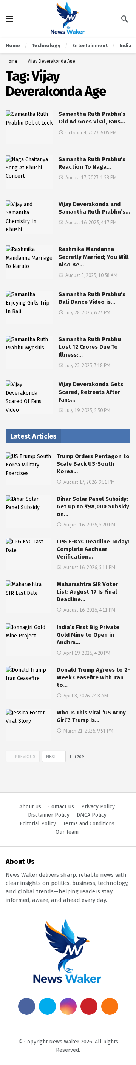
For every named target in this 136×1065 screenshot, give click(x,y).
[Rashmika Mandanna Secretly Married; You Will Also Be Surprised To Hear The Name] (29, 262)
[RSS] (109, 1006)
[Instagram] (68, 1006)
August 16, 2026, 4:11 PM (89, 610)
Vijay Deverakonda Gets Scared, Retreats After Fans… (91, 392)
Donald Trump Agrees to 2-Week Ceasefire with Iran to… (93, 677)
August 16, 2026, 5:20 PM (89, 525)
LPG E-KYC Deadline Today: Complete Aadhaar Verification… (93, 549)
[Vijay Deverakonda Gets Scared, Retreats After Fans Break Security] (29, 397)
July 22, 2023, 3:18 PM (87, 365)
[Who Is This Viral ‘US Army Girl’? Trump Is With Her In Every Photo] (28, 725)
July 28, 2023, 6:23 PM (87, 312)
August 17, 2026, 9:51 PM (89, 482)
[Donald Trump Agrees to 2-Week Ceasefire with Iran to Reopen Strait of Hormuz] (28, 682)
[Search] (124, 19)
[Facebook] (26, 1006)
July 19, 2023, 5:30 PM (87, 410)
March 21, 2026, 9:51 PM (88, 731)
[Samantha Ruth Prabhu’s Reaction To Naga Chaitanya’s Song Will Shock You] (29, 172)
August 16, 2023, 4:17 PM (91, 222)
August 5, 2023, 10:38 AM (91, 275)
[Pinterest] (88, 1006)
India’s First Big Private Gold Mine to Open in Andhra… (88, 635)
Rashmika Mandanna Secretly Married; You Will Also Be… (94, 257)
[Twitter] (47, 1006)
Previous (25, 756)
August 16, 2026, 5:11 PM (89, 567)
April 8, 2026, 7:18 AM (85, 696)
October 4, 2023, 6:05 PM (91, 132)
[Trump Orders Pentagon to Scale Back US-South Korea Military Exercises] (28, 468)
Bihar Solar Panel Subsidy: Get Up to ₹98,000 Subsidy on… (93, 506)
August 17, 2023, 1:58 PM (91, 177)
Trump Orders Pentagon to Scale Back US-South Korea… (93, 464)
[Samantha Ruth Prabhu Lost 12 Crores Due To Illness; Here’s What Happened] (29, 352)
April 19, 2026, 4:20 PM (86, 653)
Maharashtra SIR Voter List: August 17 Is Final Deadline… (87, 592)
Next (51, 756)
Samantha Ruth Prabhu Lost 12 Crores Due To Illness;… (90, 347)
